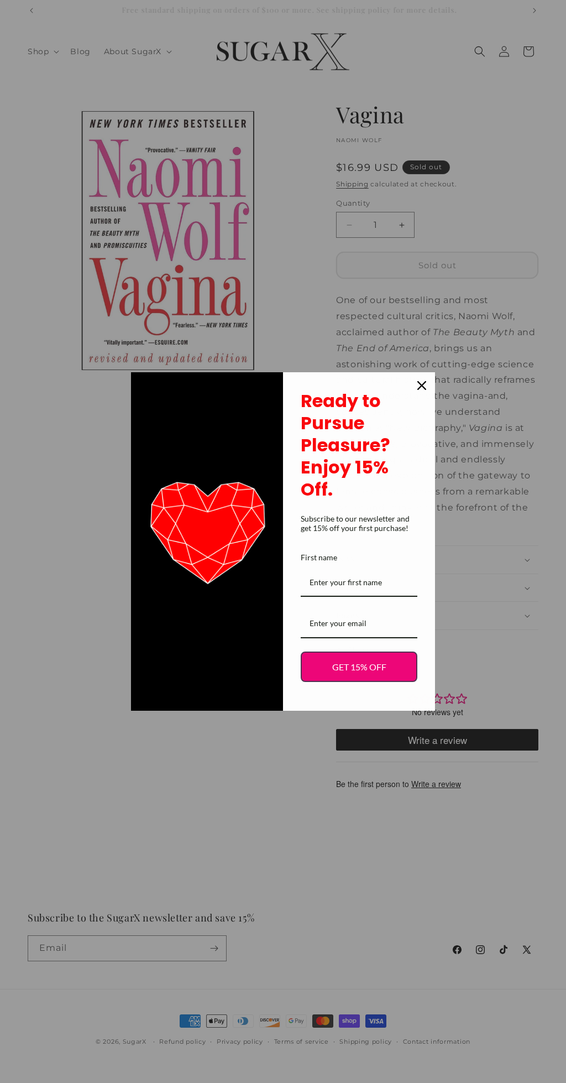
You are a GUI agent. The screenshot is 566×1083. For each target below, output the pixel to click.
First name (319, 557)
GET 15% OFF (359, 667)
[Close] (421, 385)
